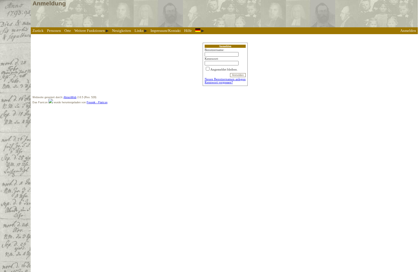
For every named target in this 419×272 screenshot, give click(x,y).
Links (139, 30)
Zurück (38, 30)
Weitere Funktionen (89, 30)
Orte (67, 30)
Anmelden (408, 30)
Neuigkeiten (121, 30)
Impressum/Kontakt (165, 30)
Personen (54, 30)
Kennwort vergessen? (219, 82)
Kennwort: (212, 58)
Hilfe (188, 30)
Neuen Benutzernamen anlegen (225, 79)
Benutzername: (214, 49)
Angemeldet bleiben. (224, 69)
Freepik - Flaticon (97, 102)
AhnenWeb (70, 97)
